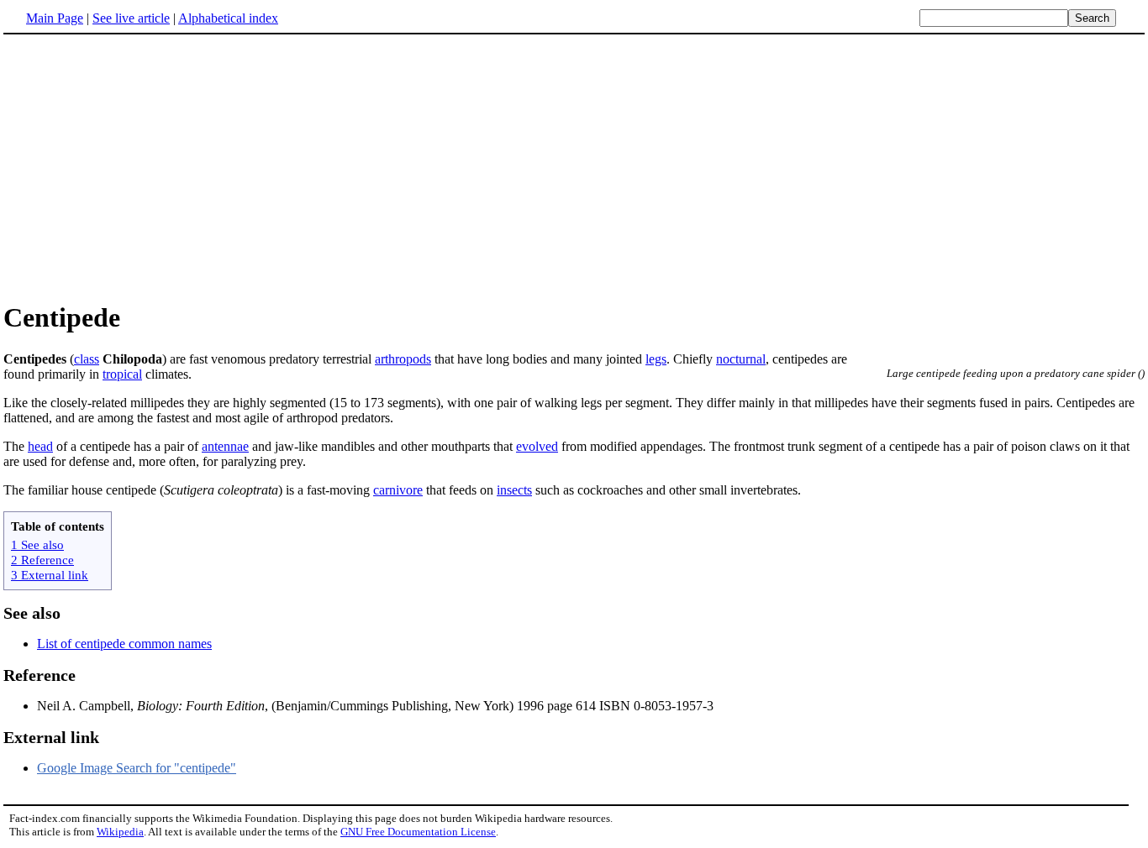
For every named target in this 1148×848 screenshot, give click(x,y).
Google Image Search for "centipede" (136, 768)
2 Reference (42, 559)
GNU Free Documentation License (418, 831)
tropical (122, 374)
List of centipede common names (124, 643)
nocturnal (741, 359)
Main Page (54, 18)
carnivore (398, 490)
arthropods (403, 359)
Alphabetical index (228, 18)
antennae (225, 446)
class (86, 359)
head (40, 446)
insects (514, 490)
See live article (131, 18)
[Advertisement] (144, 167)
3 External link (49, 575)
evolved (537, 446)
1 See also (37, 544)
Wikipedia (120, 831)
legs (655, 359)
